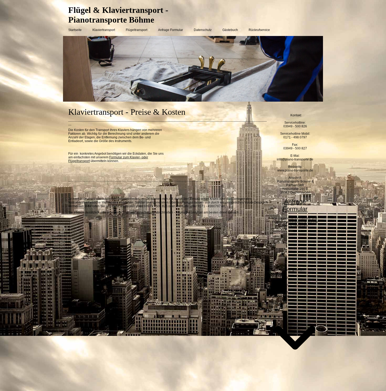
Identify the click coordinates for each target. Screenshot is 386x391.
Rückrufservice (259, 30)
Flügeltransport (136, 30)
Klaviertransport (103, 30)
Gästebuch (230, 30)
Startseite (75, 30)
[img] (258, 15)
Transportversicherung (138, 212)
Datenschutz (203, 30)
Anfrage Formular (170, 30)
